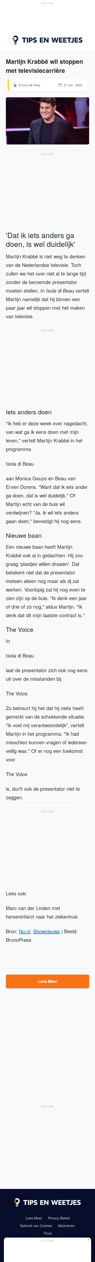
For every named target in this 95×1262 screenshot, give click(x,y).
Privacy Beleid (59, 1218)
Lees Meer (47, 981)
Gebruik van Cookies (36, 1225)
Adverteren (66, 1225)
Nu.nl (24, 931)
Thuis (47, 1233)
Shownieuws (46, 931)
